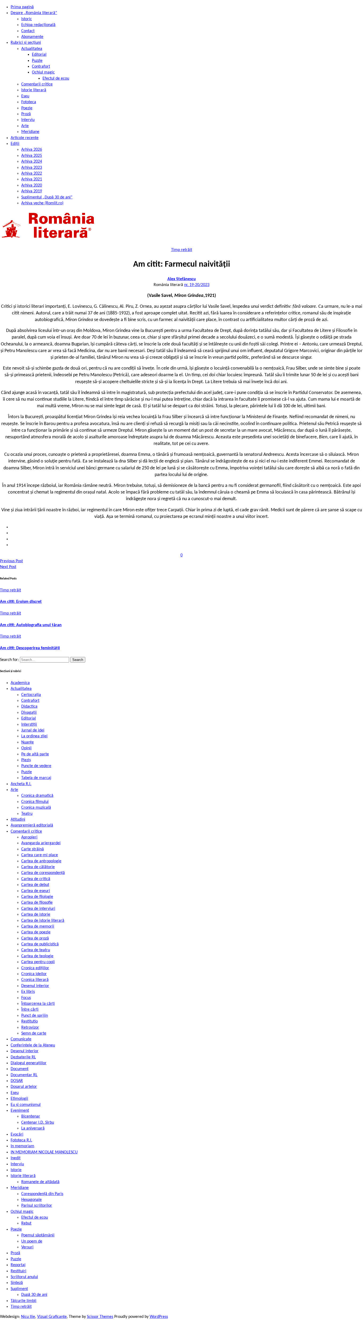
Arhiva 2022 (31, 173)
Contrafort (41, 66)
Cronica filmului (35, 802)
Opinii (26, 748)
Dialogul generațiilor (29, 1063)
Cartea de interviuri (38, 909)
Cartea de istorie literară (42, 921)
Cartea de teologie (37, 956)
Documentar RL (24, 1075)
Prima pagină (22, 7)
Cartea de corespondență (43, 873)
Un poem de (31, 1241)
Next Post (8, 567)
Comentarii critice (37, 84)
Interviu (28, 120)
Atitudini (18, 819)
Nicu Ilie (28, 1317)
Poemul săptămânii (37, 1235)
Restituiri (18, 1271)
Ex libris (28, 992)
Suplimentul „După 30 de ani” (47, 197)
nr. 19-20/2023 (196, 285)
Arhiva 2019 (31, 191)
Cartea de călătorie (38, 867)
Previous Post (11, 561)
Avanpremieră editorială (32, 825)
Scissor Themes (100, 1317)
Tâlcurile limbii (23, 1301)
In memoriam (22, 1146)
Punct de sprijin (34, 1016)
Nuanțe (27, 742)
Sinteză (17, 1283)
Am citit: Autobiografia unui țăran (31, 625)
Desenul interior (35, 986)
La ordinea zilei (34, 736)
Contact (28, 31)
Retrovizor (30, 1027)
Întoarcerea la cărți (38, 1004)
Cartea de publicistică (40, 944)
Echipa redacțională (38, 25)
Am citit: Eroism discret (21, 602)
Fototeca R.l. (21, 1140)
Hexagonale (31, 1200)
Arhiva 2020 (31, 185)
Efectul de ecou (56, 78)
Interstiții (29, 724)
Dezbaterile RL (23, 1057)
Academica (20, 683)
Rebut (26, 1223)
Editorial (39, 55)
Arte (25, 126)
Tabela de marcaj (36, 778)
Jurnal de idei (32, 730)
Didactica (29, 706)
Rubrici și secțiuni (26, 43)
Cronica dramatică (37, 796)
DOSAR (17, 1081)
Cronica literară (35, 980)
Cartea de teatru (35, 950)
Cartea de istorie (35, 914)
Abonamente (32, 37)
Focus (26, 998)
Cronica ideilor (34, 974)
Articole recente (25, 138)
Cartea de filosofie (37, 903)
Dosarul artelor (24, 1087)
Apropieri (29, 837)
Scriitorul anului (24, 1277)
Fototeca (28, 102)
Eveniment (20, 1111)
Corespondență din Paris (42, 1194)
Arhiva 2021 (31, 179)
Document (19, 1069)
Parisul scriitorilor (36, 1206)
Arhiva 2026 (31, 150)
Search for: (10, 660)
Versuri (27, 1247)
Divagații (29, 713)
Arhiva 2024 (31, 161)
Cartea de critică (35, 879)
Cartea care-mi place (39, 855)
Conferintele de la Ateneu (33, 1045)
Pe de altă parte (35, 754)
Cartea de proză (35, 938)
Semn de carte (33, 1033)
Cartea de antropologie (41, 861)
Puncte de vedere (36, 766)
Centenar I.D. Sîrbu (37, 1122)
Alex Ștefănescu (181, 279)
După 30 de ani (34, 1295)
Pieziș (26, 760)
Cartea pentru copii (38, 962)
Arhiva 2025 (31, 156)
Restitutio (29, 1021)
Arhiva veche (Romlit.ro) (42, 203)
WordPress (159, 1317)
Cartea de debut (35, 885)
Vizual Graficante (52, 1317)
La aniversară (33, 1128)
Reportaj (18, 1265)
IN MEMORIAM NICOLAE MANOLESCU (44, 1152)
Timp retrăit (181, 250)
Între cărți (30, 1009)
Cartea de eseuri (35, 891)
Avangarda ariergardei (41, 843)
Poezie (26, 108)
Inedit (15, 1158)
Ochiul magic (43, 72)
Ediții (15, 144)
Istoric (26, 19)
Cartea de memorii (37, 926)
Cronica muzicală (36, 808)
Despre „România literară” (34, 13)
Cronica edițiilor (35, 968)
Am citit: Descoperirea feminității (30, 648)
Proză (26, 114)
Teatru (26, 814)
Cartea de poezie (35, 932)
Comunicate (21, 1039)
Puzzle (37, 61)
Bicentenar (30, 1116)
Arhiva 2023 (31, 168)
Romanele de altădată (40, 1182)
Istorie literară (33, 90)
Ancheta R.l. (21, 784)
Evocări (17, 1134)
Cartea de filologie (37, 897)
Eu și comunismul (26, 1105)
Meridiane (30, 132)
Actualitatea (31, 49)
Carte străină (32, 849)
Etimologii (19, 1099)
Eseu (25, 96)
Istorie (16, 1170)
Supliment (19, 1289)
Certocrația (31, 695)
